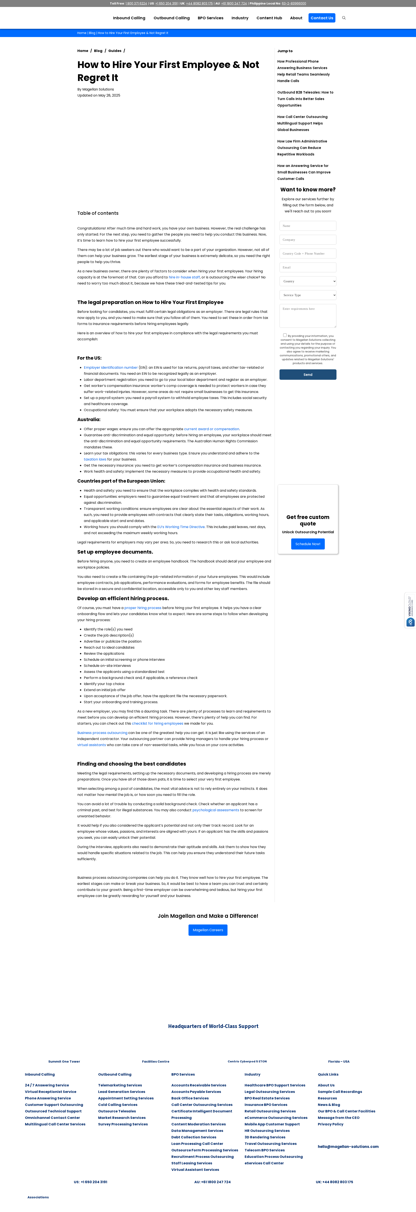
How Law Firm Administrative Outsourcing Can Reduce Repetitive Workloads (302, 148)
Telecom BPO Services (265, 1150)
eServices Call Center (264, 1163)
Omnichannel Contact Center (52, 1117)
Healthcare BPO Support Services (275, 1085)
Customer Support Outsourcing (54, 1104)
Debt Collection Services (193, 1137)
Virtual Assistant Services (195, 1169)
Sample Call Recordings (340, 1091)
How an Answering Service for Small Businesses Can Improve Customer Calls (304, 172)
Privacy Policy (330, 1124)
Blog (92, 33)
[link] (64, 1046)
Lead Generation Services (121, 1091)
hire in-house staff (184, 277)
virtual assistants (91, 744)
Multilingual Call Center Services (55, 1124)
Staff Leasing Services (191, 1163)
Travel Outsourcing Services (271, 1143)
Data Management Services (197, 1130)
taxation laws (95, 459)
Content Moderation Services (198, 1124)
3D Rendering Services (265, 1137)
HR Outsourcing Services (267, 1130)
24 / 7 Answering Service (47, 1085)
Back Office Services (190, 1098)
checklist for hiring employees (157, 723)
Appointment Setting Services (126, 1098)
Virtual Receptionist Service (50, 1091)
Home (81, 33)
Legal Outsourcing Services (270, 1091)
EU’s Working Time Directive (181, 526)
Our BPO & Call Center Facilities (346, 1111)
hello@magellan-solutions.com (348, 1146)
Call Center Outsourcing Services (201, 1104)
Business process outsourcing (102, 732)
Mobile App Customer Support (272, 1124)
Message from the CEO (338, 1117)
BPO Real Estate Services (267, 1098)
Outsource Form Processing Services (204, 1150)
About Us (326, 1085)
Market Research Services (122, 1117)
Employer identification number (111, 367)
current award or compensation (211, 429)
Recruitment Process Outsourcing (202, 1156)
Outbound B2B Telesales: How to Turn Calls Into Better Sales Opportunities (305, 99)
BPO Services (183, 1074)
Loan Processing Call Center (197, 1143)
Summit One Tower (64, 1061)
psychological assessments (215, 810)
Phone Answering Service (48, 1098)
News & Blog (329, 1104)
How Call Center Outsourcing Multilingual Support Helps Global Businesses (302, 123)
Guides (114, 50)
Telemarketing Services (120, 1085)
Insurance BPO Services (266, 1104)
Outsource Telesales (117, 1111)
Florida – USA (338, 1061)
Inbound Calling (40, 1074)
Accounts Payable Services (196, 1091)
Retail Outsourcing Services (270, 1111)
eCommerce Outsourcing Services (276, 1117)
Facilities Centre (155, 1061)
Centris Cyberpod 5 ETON (247, 1061)
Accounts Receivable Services (198, 1085)
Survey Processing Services (123, 1124)
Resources (327, 1098)
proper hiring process (142, 607)
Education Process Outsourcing (274, 1156)
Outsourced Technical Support (53, 1111)
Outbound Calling (115, 1074)
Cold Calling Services (117, 1104)
